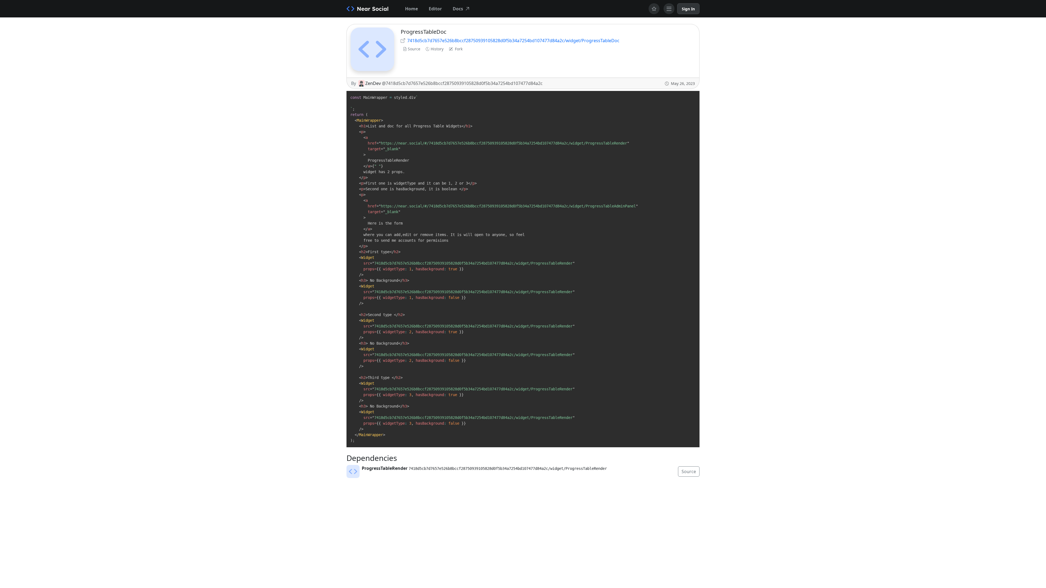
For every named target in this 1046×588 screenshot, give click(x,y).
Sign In (688, 8)
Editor (435, 9)
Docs (458, 9)
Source (414, 48)
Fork (459, 48)
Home (411, 9)
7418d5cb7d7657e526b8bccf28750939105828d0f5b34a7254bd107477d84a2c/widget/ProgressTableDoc (513, 41)
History (437, 48)
